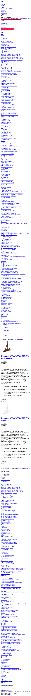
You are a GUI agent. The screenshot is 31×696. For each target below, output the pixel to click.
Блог (2, 1)
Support (3, 10)
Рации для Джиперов (6, 48)
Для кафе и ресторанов (7, 42)
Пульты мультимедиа (6, 236)
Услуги (2, 5)
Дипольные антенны (6, 97)
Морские (3, 91)
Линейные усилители (6, 70)
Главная (6, 327)
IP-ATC (3, 170)
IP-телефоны (4, 162)
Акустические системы (7, 224)
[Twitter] (3, 401)
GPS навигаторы (5, 119)
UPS (2, 178)
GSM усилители (5, 52)
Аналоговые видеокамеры (8, 107)
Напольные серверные (7, 180)
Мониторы (4, 222)
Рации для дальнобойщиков (8, 47)
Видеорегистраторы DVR (8, 104)
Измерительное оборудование (9, 146)
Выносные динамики (6, 132)
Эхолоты (3, 125)
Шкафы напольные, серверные (9, 265)
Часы (2, 128)
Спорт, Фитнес (5, 126)
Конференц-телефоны (6, 167)
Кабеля (2, 142)
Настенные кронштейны (7, 269)
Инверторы (4, 188)
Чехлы (2, 136)
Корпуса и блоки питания (8, 249)
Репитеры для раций (6, 161)
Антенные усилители (6, 68)
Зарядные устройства (6, 135)
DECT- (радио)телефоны (7, 165)
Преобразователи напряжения (9, 151)
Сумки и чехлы (5, 216)
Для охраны (4, 44)
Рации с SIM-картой (6, 50)
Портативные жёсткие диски (8, 248)
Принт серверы (5, 310)
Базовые (3, 39)
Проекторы (4, 76)
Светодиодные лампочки (7, 201)
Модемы (3, 301)
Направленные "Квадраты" (8, 99)
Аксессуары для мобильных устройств (11, 281)
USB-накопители (5, 240)
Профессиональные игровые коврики (11, 278)
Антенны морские (6, 102)
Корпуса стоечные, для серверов (9, 253)
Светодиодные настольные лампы (10, 203)
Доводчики (4, 294)
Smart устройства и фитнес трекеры (10, 284)
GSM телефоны (5, 159)
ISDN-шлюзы (4, 177)
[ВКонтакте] (2, 401)
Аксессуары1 (4, 168)
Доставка (3, 2)
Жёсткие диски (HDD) (7, 243)
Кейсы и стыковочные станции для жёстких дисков (15, 233)
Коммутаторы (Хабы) (6, 298)
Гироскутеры (4, 314)
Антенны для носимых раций (9, 86)
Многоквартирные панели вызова (10, 321)
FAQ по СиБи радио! (6, 8)
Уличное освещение (6, 209)
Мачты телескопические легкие (9, 115)
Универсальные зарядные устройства (11, 213)
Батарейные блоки (6, 187)
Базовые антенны (5, 84)
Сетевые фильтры (5, 197)
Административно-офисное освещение (11, 206)
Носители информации (7, 239)
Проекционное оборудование (9, 74)
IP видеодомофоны (6, 318)
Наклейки (3, 219)
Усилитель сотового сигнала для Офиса (11, 57)
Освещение (4, 200)
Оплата (3, 4)
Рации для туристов (6, 45)
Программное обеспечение (8, 238)
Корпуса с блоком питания (8, 252)
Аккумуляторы (5, 131)
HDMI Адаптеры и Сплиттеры (9, 235)
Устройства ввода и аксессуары (9, 272)
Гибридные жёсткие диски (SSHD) (10, 246)
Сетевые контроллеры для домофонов (11, 323)
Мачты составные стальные (8, 113)
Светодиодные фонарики (7, 204)
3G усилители (4, 64)
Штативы (3, 261)
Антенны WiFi (5, 89)
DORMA (6, 330)
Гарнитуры (4, 133)
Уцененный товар (5, 148)
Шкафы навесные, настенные (9, 266)
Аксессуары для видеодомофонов (10, 292)
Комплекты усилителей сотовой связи (11, 71)
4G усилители (4, 65)
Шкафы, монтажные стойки (8, 264)
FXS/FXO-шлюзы (5, 174)
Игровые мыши (5, 275)
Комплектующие (5, 94)
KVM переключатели (6, 297)
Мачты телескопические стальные (10, 112)
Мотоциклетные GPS (6, 123)
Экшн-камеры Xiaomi (6, 259)
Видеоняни (4, 258)
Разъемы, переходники (7, 155)
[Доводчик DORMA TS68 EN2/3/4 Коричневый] (7, 352)
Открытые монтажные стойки (9, 268)
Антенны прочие (5, 90)
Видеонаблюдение (6, 103)
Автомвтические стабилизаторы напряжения (13, 191)
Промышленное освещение (8, 207)
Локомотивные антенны (7, 100)
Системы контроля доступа (8, 285)
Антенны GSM (5, 87)
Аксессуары (4, 129)
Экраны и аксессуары (6, 80)
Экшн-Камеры (5, 157)
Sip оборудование (5, 171)
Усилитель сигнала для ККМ (8, 73)
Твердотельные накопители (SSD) (10, 245)
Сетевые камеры (5, 307)
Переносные (4, 38)
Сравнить (3, 399)
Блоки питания (5, 255)
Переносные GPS (5, 120)
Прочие (3, 141)
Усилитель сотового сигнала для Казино (11, 60)
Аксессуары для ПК (6, 227)
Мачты (2, 110)
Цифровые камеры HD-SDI (8, 109)
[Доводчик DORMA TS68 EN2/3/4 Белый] (7, 414)
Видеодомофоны (5, 287)
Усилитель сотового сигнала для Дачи (11, 54)
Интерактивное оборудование (9, 78)
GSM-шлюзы (4, 175)
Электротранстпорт (6, 313)
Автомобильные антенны (8, 83)
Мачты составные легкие (7, 116)
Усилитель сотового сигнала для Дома (11, 55)
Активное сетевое (5, 295)
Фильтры (3, 262)
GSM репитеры (5, 63)
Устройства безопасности (7, 217)
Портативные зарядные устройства (10, 282)
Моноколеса (4, 316)
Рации (2, 35)
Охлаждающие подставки (8, 211)
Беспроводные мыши (6, 279)
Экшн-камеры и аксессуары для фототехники (13, 256)
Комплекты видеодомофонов (8, 290)
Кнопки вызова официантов (8, 149)
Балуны (3, 158)
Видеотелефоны (5, 164)
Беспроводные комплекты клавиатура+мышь (13, 274)
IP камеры (3, 106)
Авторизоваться (5, 14)
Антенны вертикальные (7, 96)
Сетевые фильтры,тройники (8, 196)
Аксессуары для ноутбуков (8, 210)
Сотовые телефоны (6, 190)
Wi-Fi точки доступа (6, 303)
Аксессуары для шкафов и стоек (9, 271)
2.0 (1, 226)
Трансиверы (4, 300)
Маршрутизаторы (5, 304)
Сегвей (3, 317)
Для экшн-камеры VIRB (7, 154)
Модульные (4, 184)
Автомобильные (5, 37)
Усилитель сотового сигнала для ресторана (12, 58)
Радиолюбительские (6, 41)
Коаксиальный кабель (6, 144)
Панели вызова (5, 320)
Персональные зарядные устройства (10, 214)
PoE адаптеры (4, 308)
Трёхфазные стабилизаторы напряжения (11, 194)
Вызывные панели (6, 288)
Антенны (3, 81)
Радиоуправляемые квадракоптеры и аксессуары (14, 223)
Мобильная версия (6, 690)
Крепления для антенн (7, 93)
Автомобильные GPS (6, 122)
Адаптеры (3, 229)
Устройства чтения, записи (8, 232)
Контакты (3, 11)
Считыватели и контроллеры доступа (11, 291)
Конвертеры (4, 230)
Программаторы (5, 139)
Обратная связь (5, 474)
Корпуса (3, 251)
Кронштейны (4, 117)
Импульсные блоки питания (8, 138)
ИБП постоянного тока (7, 181)
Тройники (3, 198)
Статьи (2, 7)
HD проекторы (5, 77)
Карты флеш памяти (6, 242)
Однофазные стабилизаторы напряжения (12, 193)
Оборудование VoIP (6, 311)
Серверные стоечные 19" (7, 183)
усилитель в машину (6, 67)
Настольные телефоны (7, 172)
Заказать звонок (4, 23)
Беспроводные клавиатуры (8, 277)
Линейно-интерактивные (7, 185)
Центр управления (6, 324)
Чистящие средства (6, 220)
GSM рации (4, 51)
